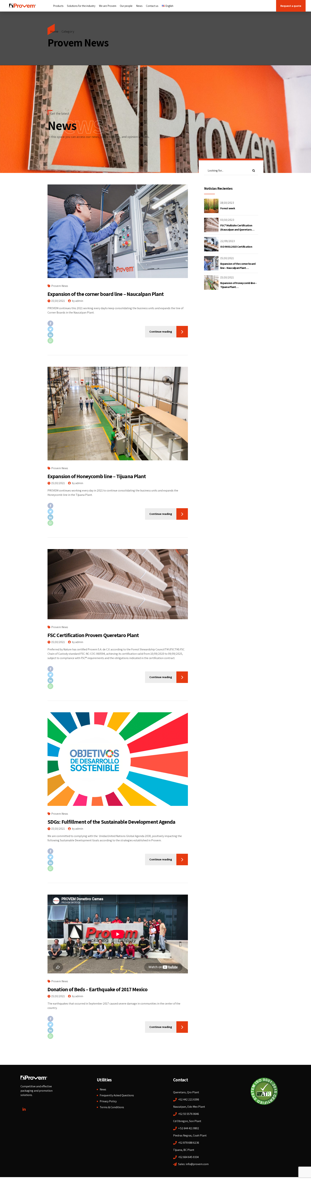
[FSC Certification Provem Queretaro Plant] (118, 584)
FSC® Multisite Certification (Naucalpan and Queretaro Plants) (236, 229)
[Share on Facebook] (72, 323)
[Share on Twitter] (72, 329)
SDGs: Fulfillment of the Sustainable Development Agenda (111, 821)
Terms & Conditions (112, 1107)
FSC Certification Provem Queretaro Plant (93, 635)
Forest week (227, 208)
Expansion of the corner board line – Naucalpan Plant (106, 293)
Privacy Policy (108, 1101)
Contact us (152, 6)
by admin (77, 301)
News (139, 6)
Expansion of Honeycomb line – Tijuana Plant (97, 476)
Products (58, 6)
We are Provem (107, 6)
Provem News (59, 286)
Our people (126, 6)
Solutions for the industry (81, 6)
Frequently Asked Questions (117, 1095)
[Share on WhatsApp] (72, 341)
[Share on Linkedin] (72, 335)
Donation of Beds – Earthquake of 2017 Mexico (97, 989)
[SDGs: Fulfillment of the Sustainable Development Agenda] (118, 759)
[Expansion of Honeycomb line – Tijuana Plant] (118, 413)
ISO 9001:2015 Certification (236, 247)
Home (54, 31)
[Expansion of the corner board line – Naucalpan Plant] (118, 231)
